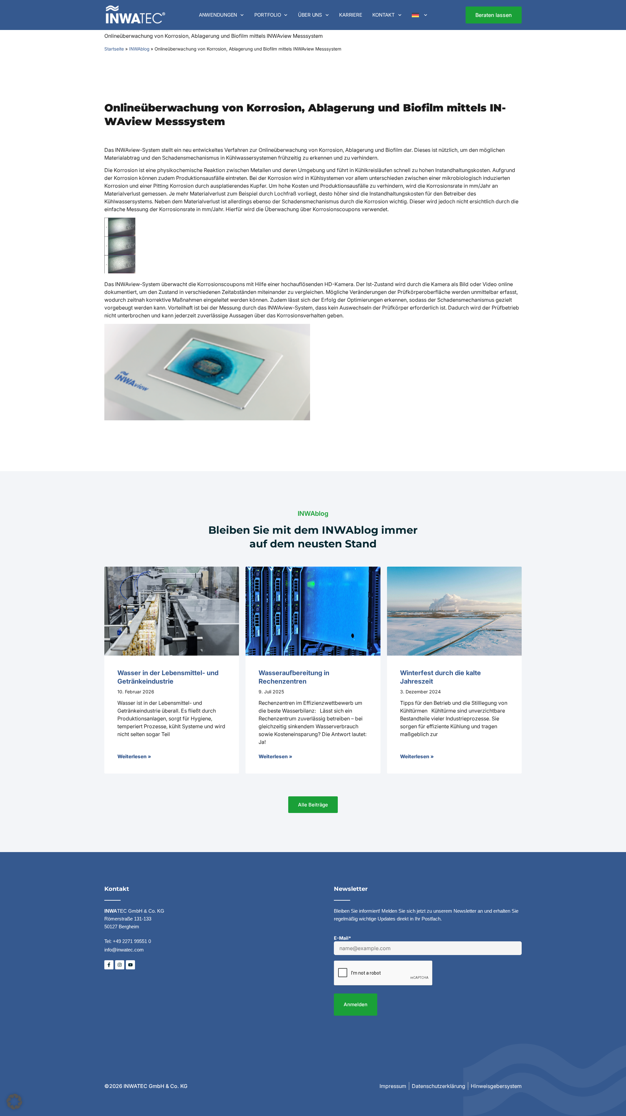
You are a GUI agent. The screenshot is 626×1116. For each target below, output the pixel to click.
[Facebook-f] (108, 964)
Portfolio (267, 15)
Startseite (114, 48)
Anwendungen (218, 15)
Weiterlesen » (134, 756)
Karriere (350, 15)
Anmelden (355, 1004)
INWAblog (139, 48)
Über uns (310, 15)
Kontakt (383, 15)
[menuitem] (419, 15)
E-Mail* (342, 938)
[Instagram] (119, 964)
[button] (14, 1101)
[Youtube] (130, 964)
